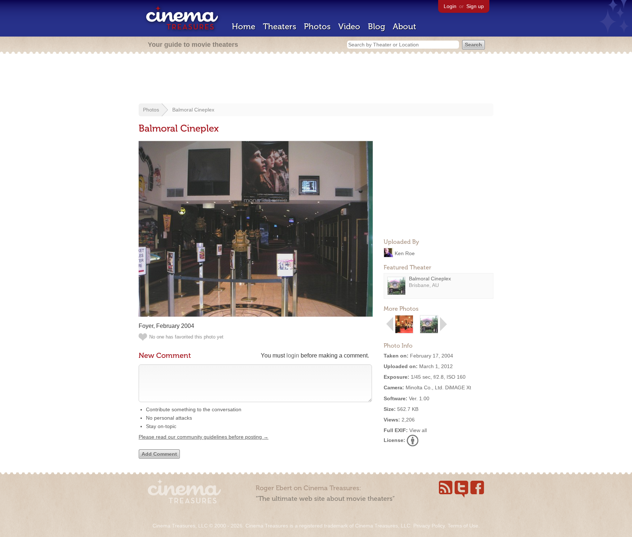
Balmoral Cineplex (193, 110)
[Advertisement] (316, 79)
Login (450, 6)
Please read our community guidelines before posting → (203, 437)
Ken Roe (405, 253)
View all (418, 430)
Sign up (475, 6)
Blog (376, 26)
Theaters (279, 26)
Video (349, 26)
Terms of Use (463, 526)
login (292, 355)
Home (243, 26)
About (404, 26)
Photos (317, 26)
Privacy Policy (429, 526)
